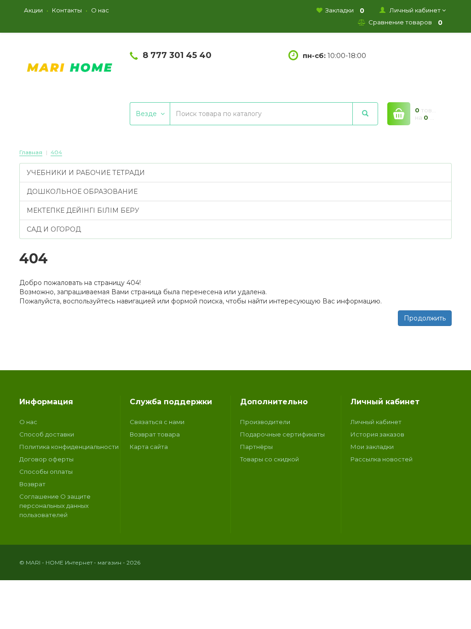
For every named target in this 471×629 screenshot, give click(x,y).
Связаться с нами (157, 421)
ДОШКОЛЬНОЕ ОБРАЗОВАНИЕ (82, 191)
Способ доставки (46, 434)
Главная (30, 152)
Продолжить (425, 318)
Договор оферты (46, 459)
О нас (28, 421)
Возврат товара (155, 434)
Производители (265, 421)
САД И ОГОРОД (54, 229)
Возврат (32, 484)
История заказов (377, 434)
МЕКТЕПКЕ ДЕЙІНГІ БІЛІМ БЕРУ (83, 210)
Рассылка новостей (381, 459)
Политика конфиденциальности (69, 446)
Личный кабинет (376, 421)
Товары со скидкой (269, 459)
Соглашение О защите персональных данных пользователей (55, 505)
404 (56, 152)
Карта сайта (149, 446)
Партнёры (256, 446)
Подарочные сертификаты (282, 434)
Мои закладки (372, 446)
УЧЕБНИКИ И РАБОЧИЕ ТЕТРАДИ (86, 173)
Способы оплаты (46, 471)
